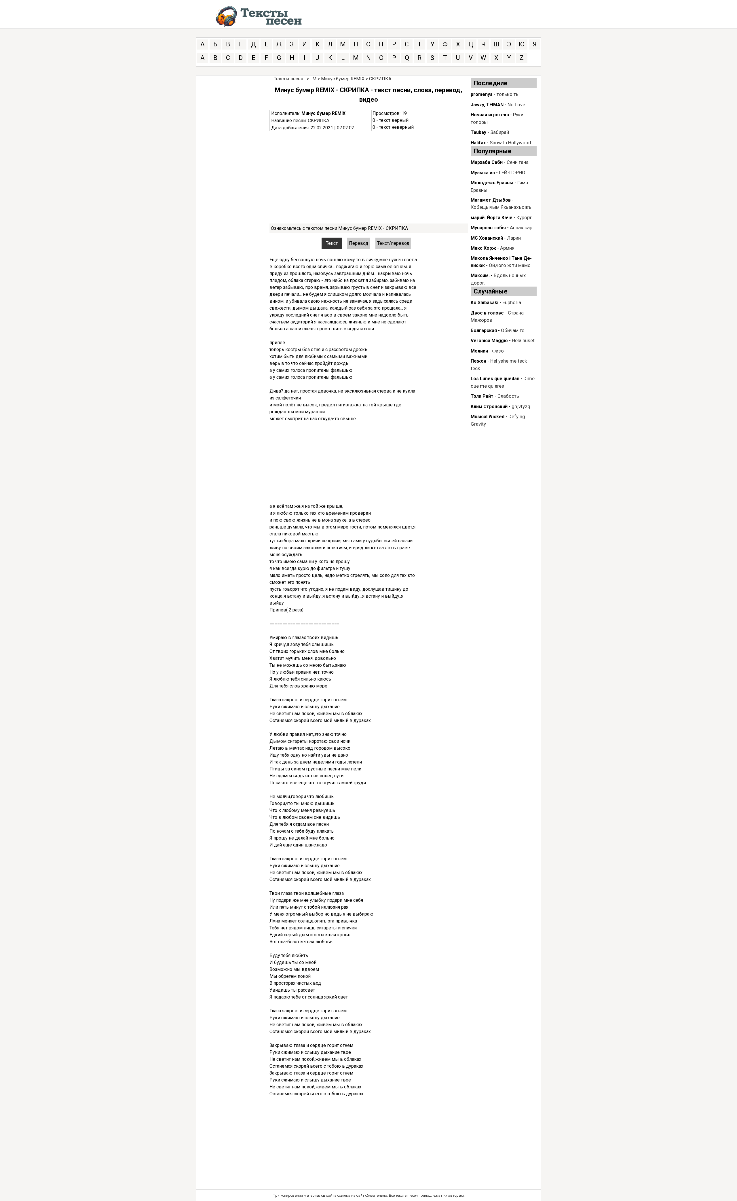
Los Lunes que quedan (495, 378)
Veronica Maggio (489, 340)
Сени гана (518, 162)
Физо (498, 351)
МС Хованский (487, 238)
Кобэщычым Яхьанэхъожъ (501, 207)
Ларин (514, 238)
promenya (482, 94)
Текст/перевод (393, 243)
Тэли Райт (482, 396)
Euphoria (511, 302)
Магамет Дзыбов (491, 200)
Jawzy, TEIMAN (487, 104)
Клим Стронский (489, 406)
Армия (507, 248)
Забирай (499, 132)
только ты (508, 94)
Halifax (478, 142)
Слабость (508, 396)
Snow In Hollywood (510, 142)
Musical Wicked (487, 416)
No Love (516, 104)
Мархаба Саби (487, 162)
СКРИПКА (380, 79)
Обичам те (512, 330)
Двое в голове (487, 313)
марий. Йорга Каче (491, 217)
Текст (332, 243)
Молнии (479, 351)
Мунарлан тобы (488, 227)
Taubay (478, 132)
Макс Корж (483, 248)
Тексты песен (288, 79)
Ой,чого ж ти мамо (510, 265)
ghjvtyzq (521, 406)
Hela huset (523, 340)
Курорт (524, 217)
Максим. (480, 275)
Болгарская (484, 330)
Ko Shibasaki (484, 302)
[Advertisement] (368, 177)
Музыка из (483, 172)
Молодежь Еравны (492, 182)
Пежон (478, 361)
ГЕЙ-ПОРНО (512, 172)
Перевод (358, 243)
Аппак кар (521, 227)
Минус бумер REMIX (342, 79)
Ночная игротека (490, 115)
